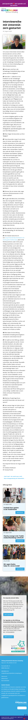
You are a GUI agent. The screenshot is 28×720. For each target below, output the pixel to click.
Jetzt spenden (8, 614)
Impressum (4, 676)
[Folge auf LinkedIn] (14, 2)
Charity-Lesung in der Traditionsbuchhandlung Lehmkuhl (14, 537)
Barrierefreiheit (5, 680)
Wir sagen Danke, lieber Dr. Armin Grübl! (12, 565)
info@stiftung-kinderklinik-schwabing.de (11, 673)
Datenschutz (4, 678)
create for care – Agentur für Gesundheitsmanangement (12, 717)
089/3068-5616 (5, 671)
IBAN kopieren (9, 637)
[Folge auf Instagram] (11, 2)
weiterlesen (20, 512)
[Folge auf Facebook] (17, 2)
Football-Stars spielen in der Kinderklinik (11, 508)
